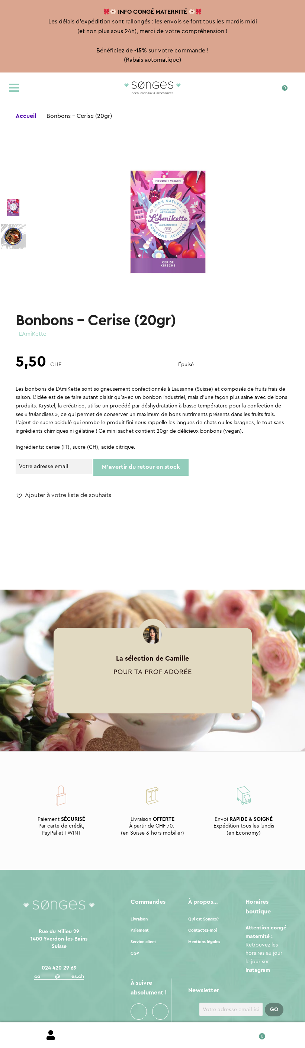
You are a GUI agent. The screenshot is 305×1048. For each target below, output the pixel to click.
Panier (254, 1033)
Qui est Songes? (203, 919)
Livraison (139, 919)
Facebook (139, 1011)
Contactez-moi (202, 930)
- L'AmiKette (31, 334)
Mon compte (51, 1035)
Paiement (140, 930)
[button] (63, 495)
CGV (135, 953)
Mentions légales (204, 942)
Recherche (152, 1035)
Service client (143, 942)
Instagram (160, 1011)
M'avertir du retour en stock (141, 467)
